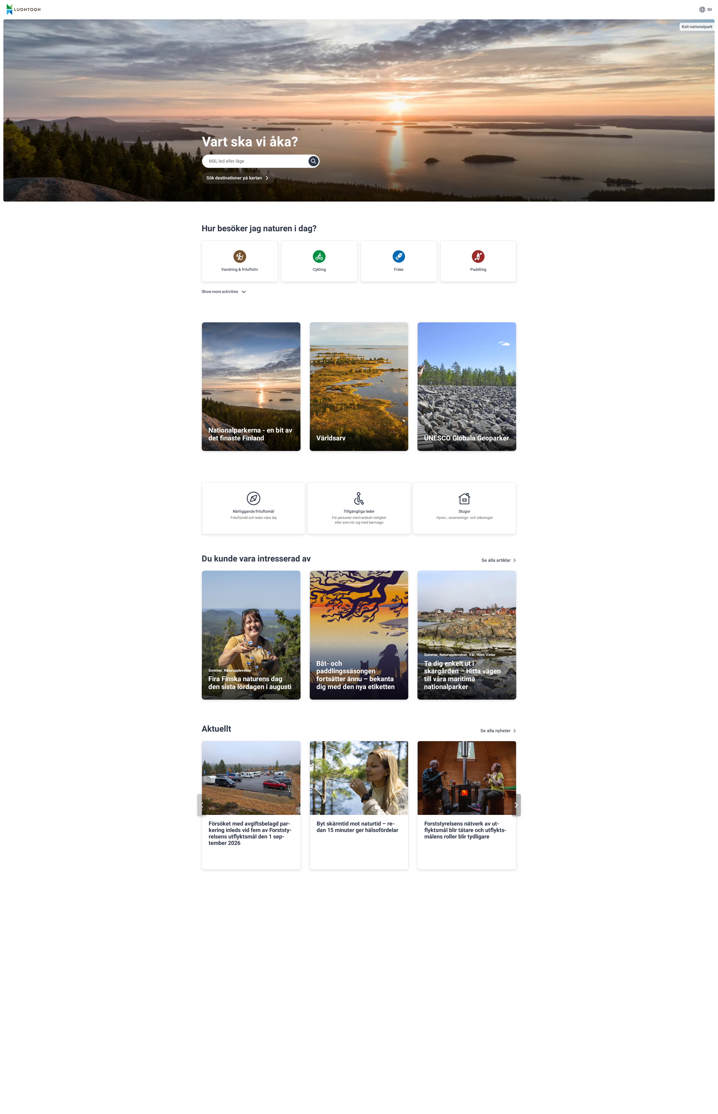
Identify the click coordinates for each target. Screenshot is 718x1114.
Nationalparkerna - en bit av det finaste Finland (250, 434)
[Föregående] (201, 805)
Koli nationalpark (697, 27)
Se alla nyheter (495, 730)
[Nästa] (516, 805)
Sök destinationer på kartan (234, 178)
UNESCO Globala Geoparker (466, 438)
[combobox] (261, 161)
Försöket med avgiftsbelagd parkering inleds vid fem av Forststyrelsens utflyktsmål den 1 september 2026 (250, 833)
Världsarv (331, 438)
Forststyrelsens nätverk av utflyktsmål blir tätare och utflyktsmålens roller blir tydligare (465, 830)
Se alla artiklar (496, 560)
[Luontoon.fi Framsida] (23, 9)
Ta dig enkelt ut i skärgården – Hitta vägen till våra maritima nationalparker (462, 675)
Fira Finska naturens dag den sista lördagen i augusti (249, 683)
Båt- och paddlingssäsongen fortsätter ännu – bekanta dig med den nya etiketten (355, 675)
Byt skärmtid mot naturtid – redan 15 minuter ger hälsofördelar (357, 827)
